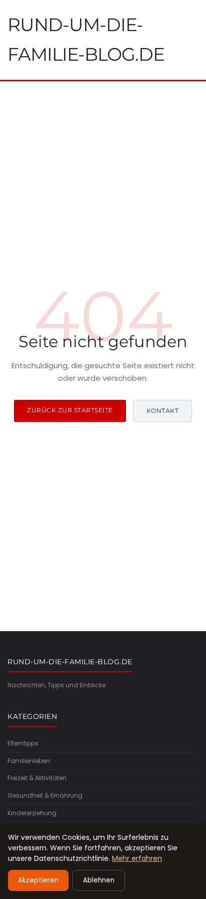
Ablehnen (98, 880)
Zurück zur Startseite (70, 410)
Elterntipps (23, 743)
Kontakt (162, 410)
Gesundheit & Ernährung (45, 795)
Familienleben (29, 761)
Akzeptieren (38, 880)
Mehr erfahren (137, 858)
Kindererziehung (32, 813)
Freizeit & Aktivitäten (37, 778)
